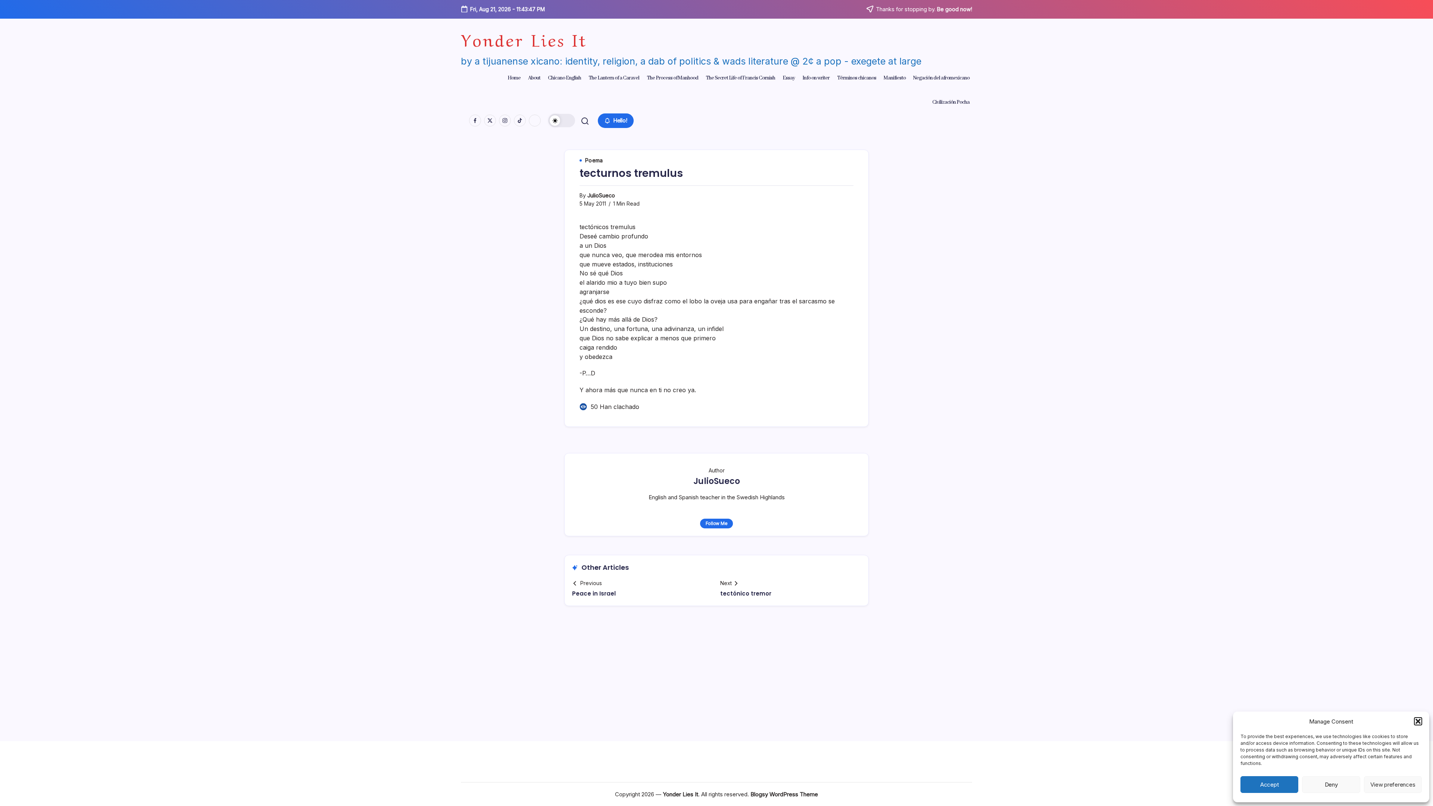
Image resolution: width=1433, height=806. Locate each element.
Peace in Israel (594, 593)
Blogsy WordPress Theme (784, 794)
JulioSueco (601, 195)
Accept (1269, 784)
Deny (1331, 784)
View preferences (1392, 784)
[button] (1418, 721)
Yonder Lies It (524, 38)
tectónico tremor (745, 593)
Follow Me (717, 523)
